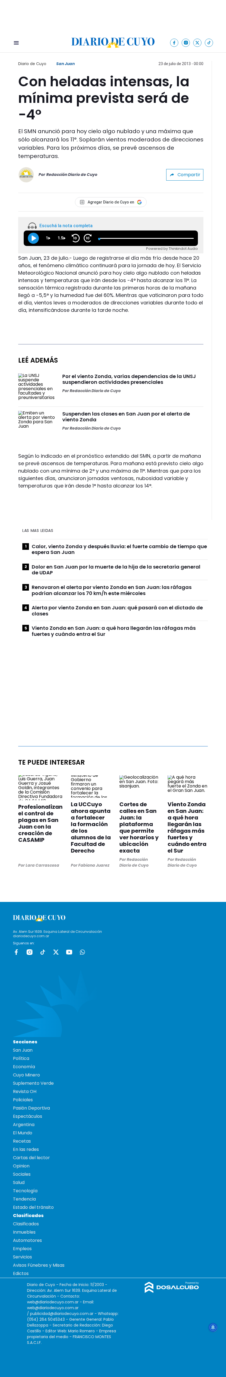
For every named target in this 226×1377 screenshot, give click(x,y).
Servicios (22, 1257)
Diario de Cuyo (32, 63)
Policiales (23, 1100)
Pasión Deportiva (31, 1108)
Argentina (23, 1124)
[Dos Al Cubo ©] (172, 1291)
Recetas (22, 1141)
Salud (19, 1182)
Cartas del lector (31, 1157)
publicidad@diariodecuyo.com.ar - (64, 1313)
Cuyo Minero (26, 1075)
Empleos (22, 1248)
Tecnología (25, 1191)
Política (21, 1058)
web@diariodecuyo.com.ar (53, 1302)
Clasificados (26, 1224)
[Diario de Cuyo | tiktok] (209, 43)
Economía (24, 1066)
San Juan (65, 63)
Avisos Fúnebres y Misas (38, 1265)
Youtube (69, 952)
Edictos (21, 1273)
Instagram (29, 952)
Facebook (16, 952)
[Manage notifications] (213, 1327)
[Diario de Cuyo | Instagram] (186, 43)
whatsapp (82, 952)
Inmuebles (24, 1232)
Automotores (27, 1240)
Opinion (21, 1166)
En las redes (26, 1149)
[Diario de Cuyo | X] (197, 43)
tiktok (42, 952)
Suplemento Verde (33, 1083)
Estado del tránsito (33, 1207)
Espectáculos (27, 1116)
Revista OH (24, 1091)
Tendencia (24, 1199)
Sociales (22, 1174)
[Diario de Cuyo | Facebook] (174, 43)
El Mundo (22, 1133)
